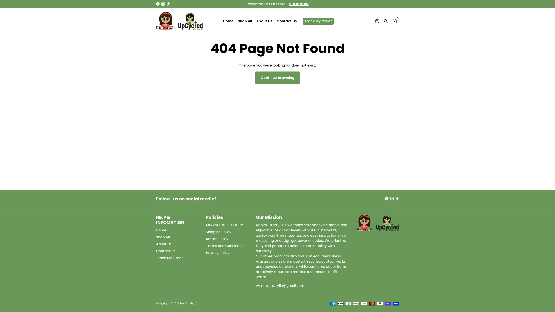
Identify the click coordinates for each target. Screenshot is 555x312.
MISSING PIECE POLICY (224, 225)
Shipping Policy (218, 231)
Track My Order (318, 21)
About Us (264, 21)
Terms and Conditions (224, 245)
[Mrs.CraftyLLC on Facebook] (158, 4)
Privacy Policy (217, 252)
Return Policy (217, 238)
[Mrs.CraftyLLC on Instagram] (163, 4)
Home (228, 21)
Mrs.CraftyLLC (189, 303)
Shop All (245, 21)
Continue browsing (277, 77)
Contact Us (287, 21)
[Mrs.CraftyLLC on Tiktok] (168, 4)
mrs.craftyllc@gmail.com (280, 285)
